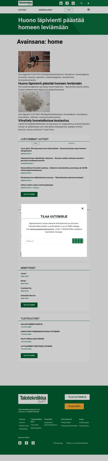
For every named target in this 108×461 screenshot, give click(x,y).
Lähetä (77, 240)
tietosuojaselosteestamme (42, 229)
